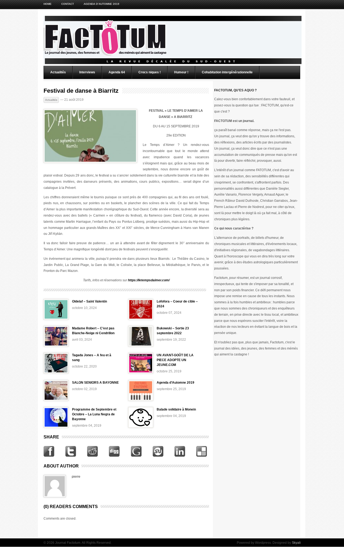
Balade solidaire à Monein (176, 409)
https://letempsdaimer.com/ (149, 280)
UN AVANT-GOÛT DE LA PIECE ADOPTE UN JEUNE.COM (175, 360)
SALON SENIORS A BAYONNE (95, 382)
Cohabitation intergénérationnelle (227, 72)
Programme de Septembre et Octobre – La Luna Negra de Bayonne (94, 414)
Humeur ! (181, 72)
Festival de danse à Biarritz (81, 91)
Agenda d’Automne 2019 (101, 3)
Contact (67, 3)
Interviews (87, 72)
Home (48, 3)
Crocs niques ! (149, 72)
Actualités (58, 72)
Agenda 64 (117, 72)
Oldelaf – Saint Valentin (89, 301)
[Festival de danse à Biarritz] (90, 162)
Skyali (296, 543)
